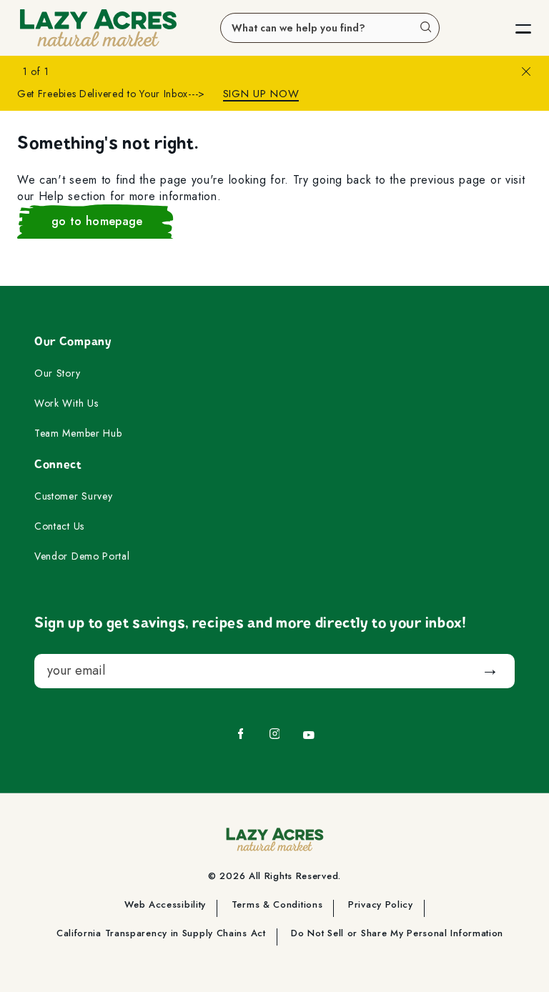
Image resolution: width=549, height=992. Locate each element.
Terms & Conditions (277, 905)
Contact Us (59, 526)
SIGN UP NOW (261, 94)
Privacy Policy (380, 905)
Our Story (57, 373)
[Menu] (511, 28)
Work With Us (66, 403)
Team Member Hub (78, 433)
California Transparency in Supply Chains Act (161, 934)
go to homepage (96, 221)
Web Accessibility (165, 905)
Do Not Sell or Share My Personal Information (397, 934)
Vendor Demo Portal (82, 556)
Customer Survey (73, 496)
